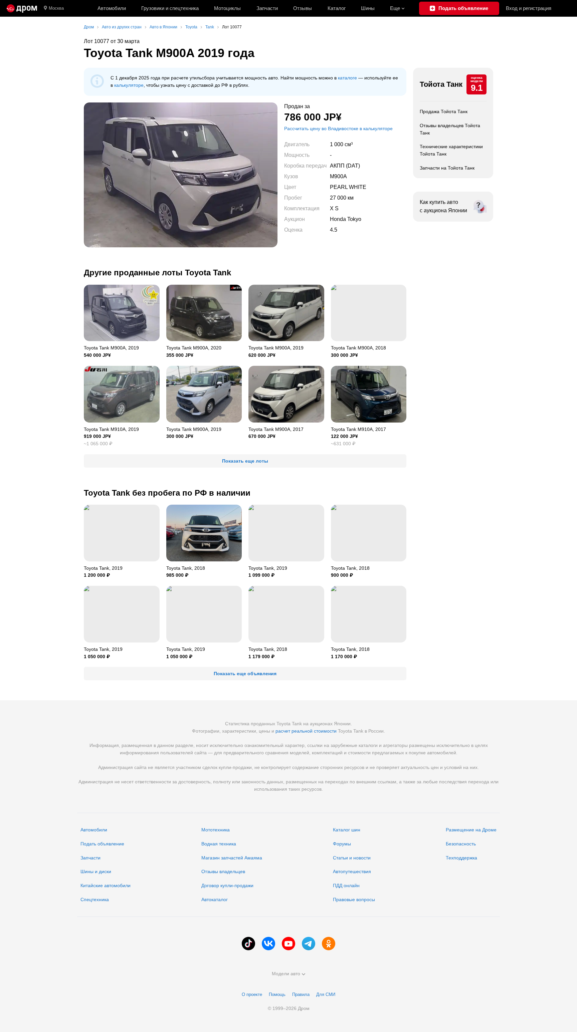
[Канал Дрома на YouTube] (288, 943)
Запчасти (267, 8)
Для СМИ (325, 994)
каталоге (347, 77)
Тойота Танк (441, 84)
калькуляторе (129, 85)
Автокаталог (214, 899)
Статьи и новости (352, 857)
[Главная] (22, 8)
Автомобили (112, 8)
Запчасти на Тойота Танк (447, 168)
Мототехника (215, 829)
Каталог (337, 8)
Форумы (342, 843)
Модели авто (286, 973)
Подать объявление (102, 843)
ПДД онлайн (346, 885)
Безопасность (461, 843)
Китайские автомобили (105, 885)
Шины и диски (95, 871)
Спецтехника (94, 899)
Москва (56, 8)
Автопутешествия (352, 871)
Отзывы (302, 8)
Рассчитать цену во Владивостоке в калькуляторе (338, 128)
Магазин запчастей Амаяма (231, 857)
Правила (301, 994)
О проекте (252, 994)
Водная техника (218, 843)
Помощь (277, 994)
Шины (368, 8)
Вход (528, 8)
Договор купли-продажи (227, 885)
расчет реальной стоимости (306, 731)
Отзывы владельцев (223, 871)
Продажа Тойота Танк (443, 111)
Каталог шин (346, 829)
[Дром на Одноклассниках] (328, 943)
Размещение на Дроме (471, 829)
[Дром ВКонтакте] (268, 943)
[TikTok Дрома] (248, 943)
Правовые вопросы (354, 899)
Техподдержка (461, 857)
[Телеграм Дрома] (308, 943)
